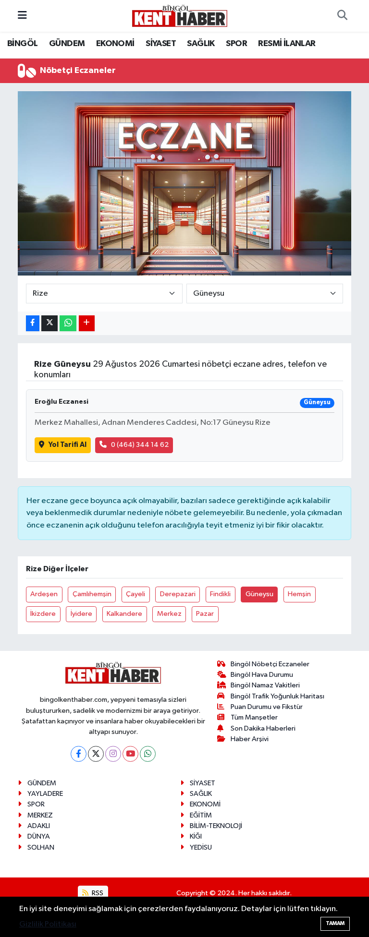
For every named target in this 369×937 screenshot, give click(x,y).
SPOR (236, 43)
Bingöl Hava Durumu (262, 674)
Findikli (220, 594)
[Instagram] (113, 754)
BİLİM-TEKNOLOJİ (216, 825)
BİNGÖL (22, 43)
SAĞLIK (200, 43)
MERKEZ (40, 815)
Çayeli (135, 594)
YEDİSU (201, 847)
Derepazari (178, 594)
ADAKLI (38, 825)
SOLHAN (40, 847)
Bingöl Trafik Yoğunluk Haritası (277, 696)
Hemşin (299, 594)
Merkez (169, 613)
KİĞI (196, 836)
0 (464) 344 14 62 (140, 444)
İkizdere (43, 613)
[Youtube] (130, 754)
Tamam (335, 923)
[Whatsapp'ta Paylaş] (68, 323)
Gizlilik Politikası (47, 924)
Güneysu (259, 594)
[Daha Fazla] (87, 323)
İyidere (81, 613)
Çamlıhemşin (92, 594)
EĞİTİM (201, 815)
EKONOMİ (115, 43)
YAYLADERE (45, 793)
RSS (96, 893)
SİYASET (161, 43)
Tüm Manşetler (254, 717)
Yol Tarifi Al (67, 444)
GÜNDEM (67, 43)
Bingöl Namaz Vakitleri (265, 685)
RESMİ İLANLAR (286, 43)
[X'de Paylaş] (49, 323)
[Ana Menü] (22, 16)
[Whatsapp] (148, 754)
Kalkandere (124, 613)
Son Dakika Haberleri (263, 728)
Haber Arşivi (250, 739)
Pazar (205, 613)
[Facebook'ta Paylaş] (32, 323)
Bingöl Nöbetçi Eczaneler (270, 664)
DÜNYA (38, 836)
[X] (96, 754)
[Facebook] (78, 754)
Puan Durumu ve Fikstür (267, 706)
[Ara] (342, 16)
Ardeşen (44, 594)
